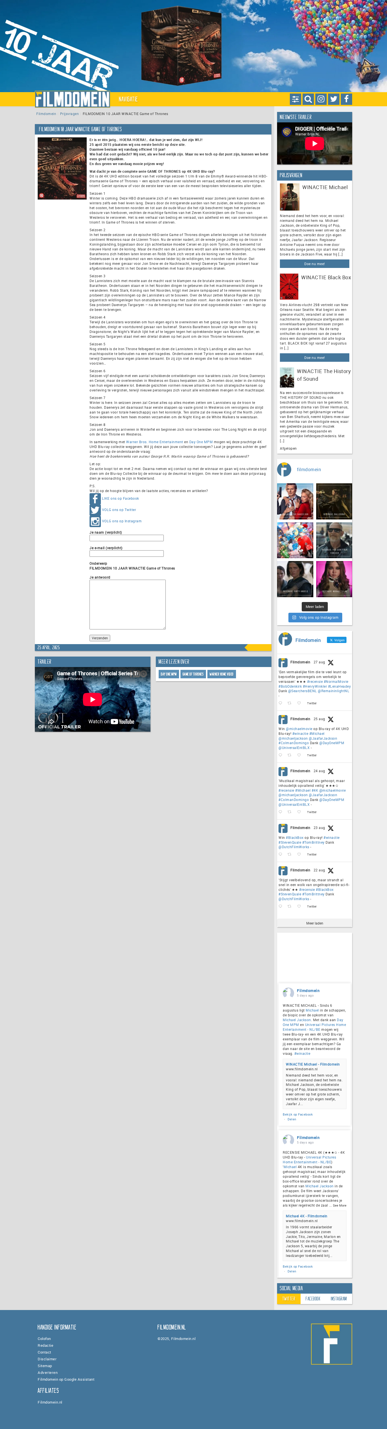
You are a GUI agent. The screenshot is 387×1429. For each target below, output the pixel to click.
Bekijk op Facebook (298, 1114)
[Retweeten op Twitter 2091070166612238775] (291, 907)
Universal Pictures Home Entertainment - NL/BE (314, 1027)
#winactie (300, 733)
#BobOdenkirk (290, 686)
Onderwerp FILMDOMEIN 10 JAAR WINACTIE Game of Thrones (132, 565)
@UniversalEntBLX (294, 747)
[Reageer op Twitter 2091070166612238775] (281, 907)
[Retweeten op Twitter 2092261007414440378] (291, 755)
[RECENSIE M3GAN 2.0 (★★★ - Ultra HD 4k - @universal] (334, 579)
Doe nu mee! (314, 263)
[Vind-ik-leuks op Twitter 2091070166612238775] (301, 907)
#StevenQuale (289, 842)
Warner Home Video (222, 674)
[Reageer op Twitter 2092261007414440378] (281, 755)
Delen (292, 1119)
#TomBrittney (313, 842)
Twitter (288, 1298)
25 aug (319, 718)
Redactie (45, 1345)
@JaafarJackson (323, 738)
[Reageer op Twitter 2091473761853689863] (281, 855)
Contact (44, 1352)
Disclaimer (47, 1358)
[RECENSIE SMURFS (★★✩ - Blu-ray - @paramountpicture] (295, 540)
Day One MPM (201, 441)
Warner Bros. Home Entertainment (154, 441)
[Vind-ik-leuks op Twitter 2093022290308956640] (301, 703)
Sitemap (45, 1365)
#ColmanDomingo (293, 743)
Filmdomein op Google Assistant (66, 1379)
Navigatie (128, 99)
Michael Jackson (297, 1019)
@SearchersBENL (302, 690)
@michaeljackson (293, 738)
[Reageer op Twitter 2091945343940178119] (281, 812)
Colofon (44, 1338)
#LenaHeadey (339, 686)
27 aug (319, 662)
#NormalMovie (336, 681)
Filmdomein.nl (50, 1402)
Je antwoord (100, 577)
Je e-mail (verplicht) (106, 547)
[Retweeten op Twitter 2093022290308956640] (291, 703)
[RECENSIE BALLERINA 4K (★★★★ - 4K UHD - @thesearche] (334, 501)
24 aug (319, 770)
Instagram (339, 1298)
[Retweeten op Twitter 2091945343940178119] (291, 812)
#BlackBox (295, 837)
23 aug (319, 827)
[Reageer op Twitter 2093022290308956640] (281, 703)
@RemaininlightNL (333, 690)
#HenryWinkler (315, 686)
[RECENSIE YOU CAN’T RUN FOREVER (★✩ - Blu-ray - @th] (334, 540)
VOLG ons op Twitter (119, 509)
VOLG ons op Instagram (122, 521)
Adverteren (48, 1372)
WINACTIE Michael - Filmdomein (313, 1064)
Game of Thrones (193, 674)
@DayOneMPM (331, 743)
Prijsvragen (69, 113)
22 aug (319, 870)
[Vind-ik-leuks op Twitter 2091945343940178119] (301, 812)
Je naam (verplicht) (106, 532)
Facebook (313, 1298)
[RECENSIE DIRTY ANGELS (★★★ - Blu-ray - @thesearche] (295, 579)
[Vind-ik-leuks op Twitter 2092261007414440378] (301, 755)
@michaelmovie (299, 728)
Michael (312, 1010)
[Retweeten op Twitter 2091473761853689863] (291, 855)
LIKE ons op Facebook (120, 498)
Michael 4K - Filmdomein (307, 1216)
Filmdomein (46, 113)
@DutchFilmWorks (293, 847)
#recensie (315, 681)
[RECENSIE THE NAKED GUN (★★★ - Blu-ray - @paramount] (295, 501)
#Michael (317, 733)
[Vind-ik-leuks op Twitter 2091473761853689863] (301, 855)
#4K (315, 790)
